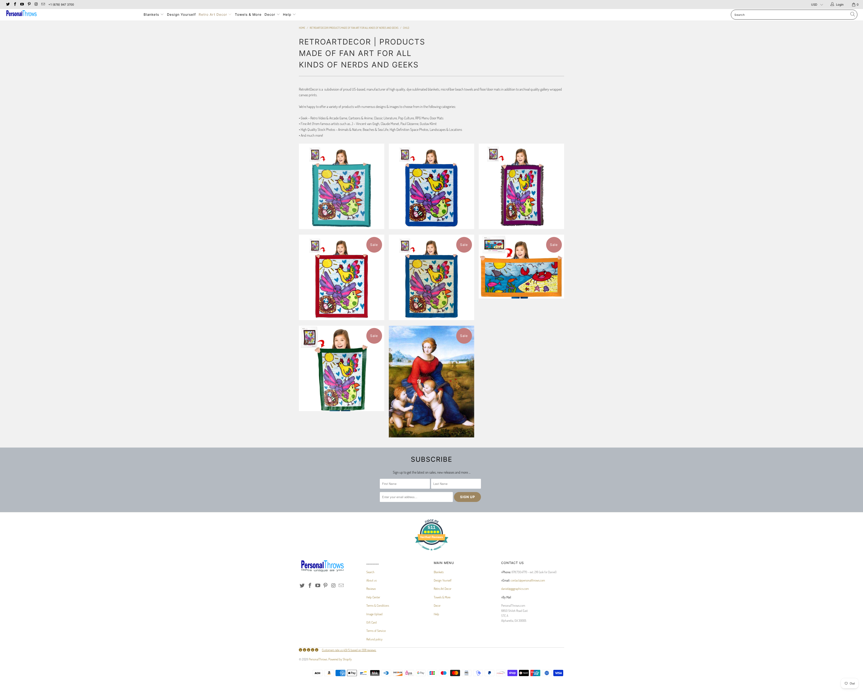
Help (287, 14)
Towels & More (248, 14)
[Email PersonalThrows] (43, 4)
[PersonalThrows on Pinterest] (29, 4)
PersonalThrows (318, 659)
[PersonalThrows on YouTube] (22, 4)
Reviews (371, 588)
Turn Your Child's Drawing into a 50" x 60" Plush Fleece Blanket (431, 277)
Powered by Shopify (340, 659)
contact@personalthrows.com (528, 580)
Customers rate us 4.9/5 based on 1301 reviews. (349, 650)
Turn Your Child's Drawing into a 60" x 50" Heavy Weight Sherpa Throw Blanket (431, 186)
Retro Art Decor (213, 14)
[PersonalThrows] (71, 14)
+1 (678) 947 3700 (61, 4)
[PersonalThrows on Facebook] (15, 4)
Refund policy (374, 639)
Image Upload (374, 614)
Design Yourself (181, 14)
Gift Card (371, 622)
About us (371, 580)
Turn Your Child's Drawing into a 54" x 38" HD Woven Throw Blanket (521, 186)
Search (370, 572)
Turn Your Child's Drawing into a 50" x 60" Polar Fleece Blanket (341, 277)
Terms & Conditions (377, 605)
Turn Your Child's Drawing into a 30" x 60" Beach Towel (521, 267)
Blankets (152, 14)
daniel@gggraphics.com (515, 588)
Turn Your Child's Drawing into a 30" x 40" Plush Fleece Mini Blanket (341, 368)
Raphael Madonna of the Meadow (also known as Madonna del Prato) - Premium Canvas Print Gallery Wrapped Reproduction (431, 381)
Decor (270, 14)
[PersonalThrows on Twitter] (8, 4)
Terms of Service (376, 631)
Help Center (373, 597)
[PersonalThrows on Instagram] (36, 4)
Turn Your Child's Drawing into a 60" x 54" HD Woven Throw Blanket (341, 186)
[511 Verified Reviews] (431, 553)
